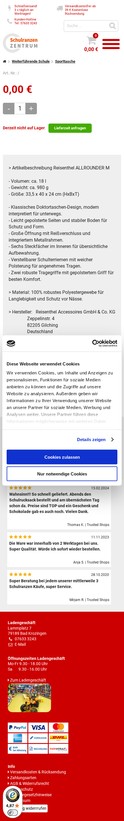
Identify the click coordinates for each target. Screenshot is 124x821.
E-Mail (20, 644)
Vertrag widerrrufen (28, 808)
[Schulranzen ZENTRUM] (20, 51)
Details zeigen (91, 439)
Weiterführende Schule (31, 61)
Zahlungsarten (23, 777)
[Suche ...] (113, 25)
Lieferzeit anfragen (70, 128)
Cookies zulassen (62, 456)
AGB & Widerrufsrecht (29, 783)
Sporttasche (65, 61)
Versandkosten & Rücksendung (38, 772)
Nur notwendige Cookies (62, 473)
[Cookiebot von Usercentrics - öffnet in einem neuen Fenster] (92, 343)
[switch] (12, 812)
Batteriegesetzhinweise (31, 794)
